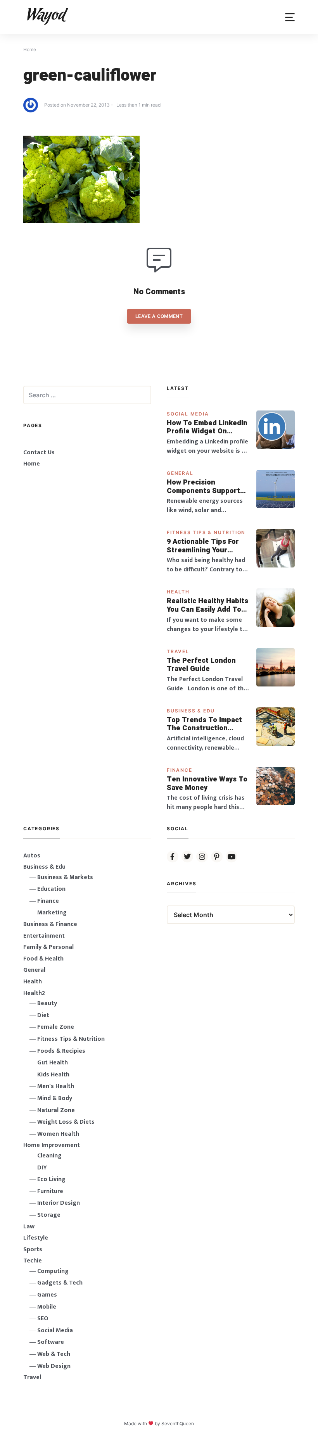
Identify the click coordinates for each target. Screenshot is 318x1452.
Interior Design (58, 1203)
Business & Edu (191, 711)
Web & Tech (53, 1354)
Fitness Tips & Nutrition (206, 532)
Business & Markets (65, 877)
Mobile (46, 1307)
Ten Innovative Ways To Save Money (207, 783)
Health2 (34, 993)
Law (29, 1226)
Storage (48, 1215)
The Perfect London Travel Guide (201, 665)
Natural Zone (56, 1110)
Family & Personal (48, 947)
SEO (42, 1318)
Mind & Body (54, 1098)
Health (178, 592)
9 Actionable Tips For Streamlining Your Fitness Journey (203, 546)
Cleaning (49, 1155)
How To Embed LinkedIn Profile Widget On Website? (207, 427)
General (180, 473)
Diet (43, 1015)
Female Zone (55, 1027)
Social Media (188, 414)
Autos (31, 855)
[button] (290, 17)
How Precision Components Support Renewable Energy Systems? (203, 486)
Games (47, 1295)
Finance (179, 770)
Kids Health (53, 1074)
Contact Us (39, 452)
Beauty (47, 1003)
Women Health (58, 1134)
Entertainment (44, 936)
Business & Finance (50, 924)
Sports (32, 1249)
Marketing (52, 912)
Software (50, 1342)
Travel (178, 651)
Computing (53, 1271)
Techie (32, 1260)
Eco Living (51, 1179)
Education (51, 889)
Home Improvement (51, 1145)
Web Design (54, 1366)
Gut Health (52, 1062)
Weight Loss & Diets (66, 1122)
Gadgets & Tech (60, 1283)
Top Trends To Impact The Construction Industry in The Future (205, 724)
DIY (42, 1167)
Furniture (50, 1191)
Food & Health (43, 959)
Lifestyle (35, 1238)
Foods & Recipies (61, 1051)
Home (31, 464)
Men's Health (55, 1086)
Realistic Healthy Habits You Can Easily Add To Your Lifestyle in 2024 (207, 605)
